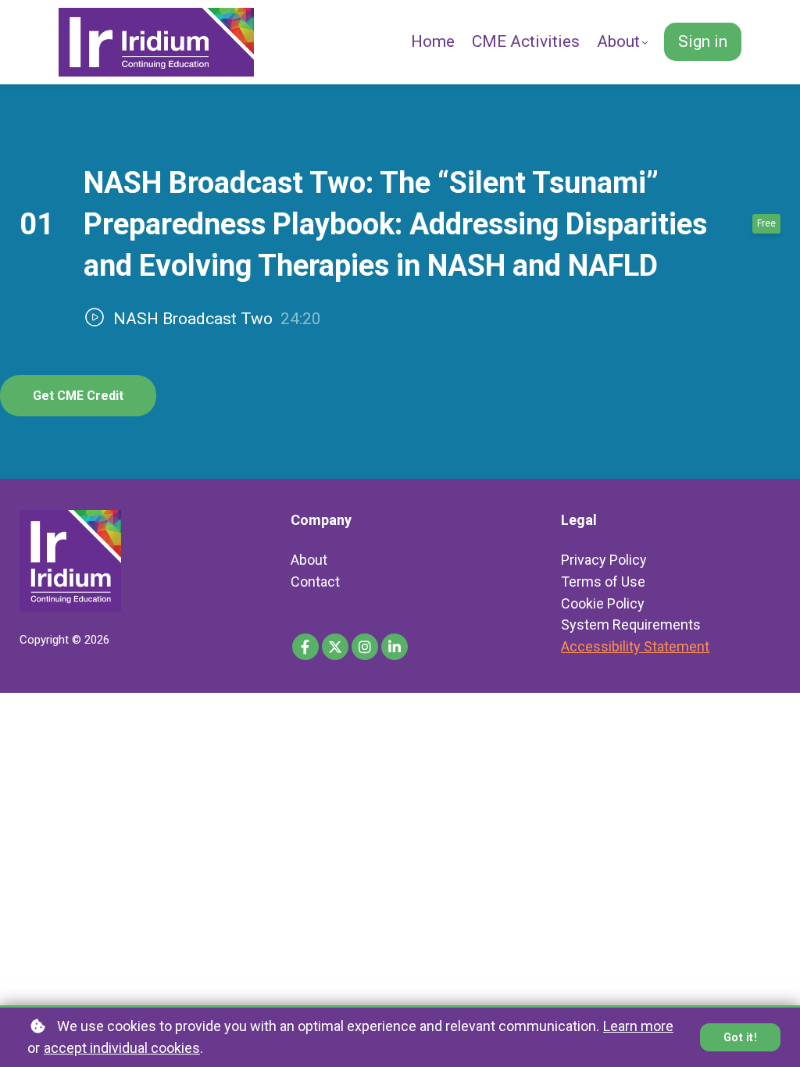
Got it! (740, 1037)
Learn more (638, 1026)
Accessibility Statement (635, 646)
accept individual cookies (122, 1048)
